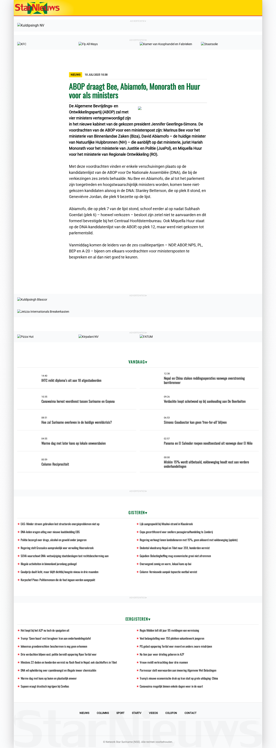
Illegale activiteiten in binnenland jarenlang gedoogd (49, 563)
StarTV (136, 713)
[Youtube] (123, 727)
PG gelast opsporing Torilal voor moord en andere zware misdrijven (176, 646)
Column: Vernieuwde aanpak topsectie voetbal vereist (168, 571)
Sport (120, 713)
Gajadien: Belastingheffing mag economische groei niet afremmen (175, 555)
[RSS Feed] (167, 727)
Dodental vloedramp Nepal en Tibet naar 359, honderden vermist (175, 547)
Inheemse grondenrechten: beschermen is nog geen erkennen (54, 646)
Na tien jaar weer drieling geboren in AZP (162, 654)
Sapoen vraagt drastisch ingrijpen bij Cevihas (45, 686)
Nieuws (84, 713)
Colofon (171, 713)
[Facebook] (108, 727)
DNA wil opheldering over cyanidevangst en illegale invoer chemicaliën (58, 670)
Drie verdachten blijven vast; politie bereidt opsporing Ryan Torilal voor (59, 654)
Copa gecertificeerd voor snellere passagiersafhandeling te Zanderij (176, 531)
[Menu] (254, 7)
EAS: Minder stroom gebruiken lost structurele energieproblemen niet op (60, 523)
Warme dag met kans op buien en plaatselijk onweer (49, 678)
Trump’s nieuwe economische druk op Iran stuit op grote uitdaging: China (179, 678)
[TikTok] (152, 727)
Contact (190, 713)
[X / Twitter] (138, 727)
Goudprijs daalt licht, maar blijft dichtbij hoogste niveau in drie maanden (59, 571)
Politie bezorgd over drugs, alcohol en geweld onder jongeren (53, 539)
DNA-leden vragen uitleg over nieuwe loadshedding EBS (50, 531)
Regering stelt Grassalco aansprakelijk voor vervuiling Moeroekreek (57, 547)
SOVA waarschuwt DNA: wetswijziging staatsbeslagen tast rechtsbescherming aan (64, 555)
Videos (153, 713)
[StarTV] (249, 8)
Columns (103, 713)
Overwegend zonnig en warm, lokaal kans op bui (165, 563)
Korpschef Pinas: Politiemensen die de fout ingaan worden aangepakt (58, 579)
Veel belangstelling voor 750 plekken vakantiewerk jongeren (172, 638)
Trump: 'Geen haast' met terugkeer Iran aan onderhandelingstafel (56, 638)
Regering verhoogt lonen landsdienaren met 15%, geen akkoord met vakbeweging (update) (189, 539)
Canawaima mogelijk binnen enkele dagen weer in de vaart (171, 686)
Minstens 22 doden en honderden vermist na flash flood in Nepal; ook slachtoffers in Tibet (69, 662)
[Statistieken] (260, 744)
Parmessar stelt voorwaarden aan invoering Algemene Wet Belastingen (178, 670)
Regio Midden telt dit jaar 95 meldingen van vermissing (169, 630)
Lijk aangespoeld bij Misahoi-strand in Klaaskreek (166, 523)
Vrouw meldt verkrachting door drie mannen (164, 662)
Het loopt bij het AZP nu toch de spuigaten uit (45, 630)
